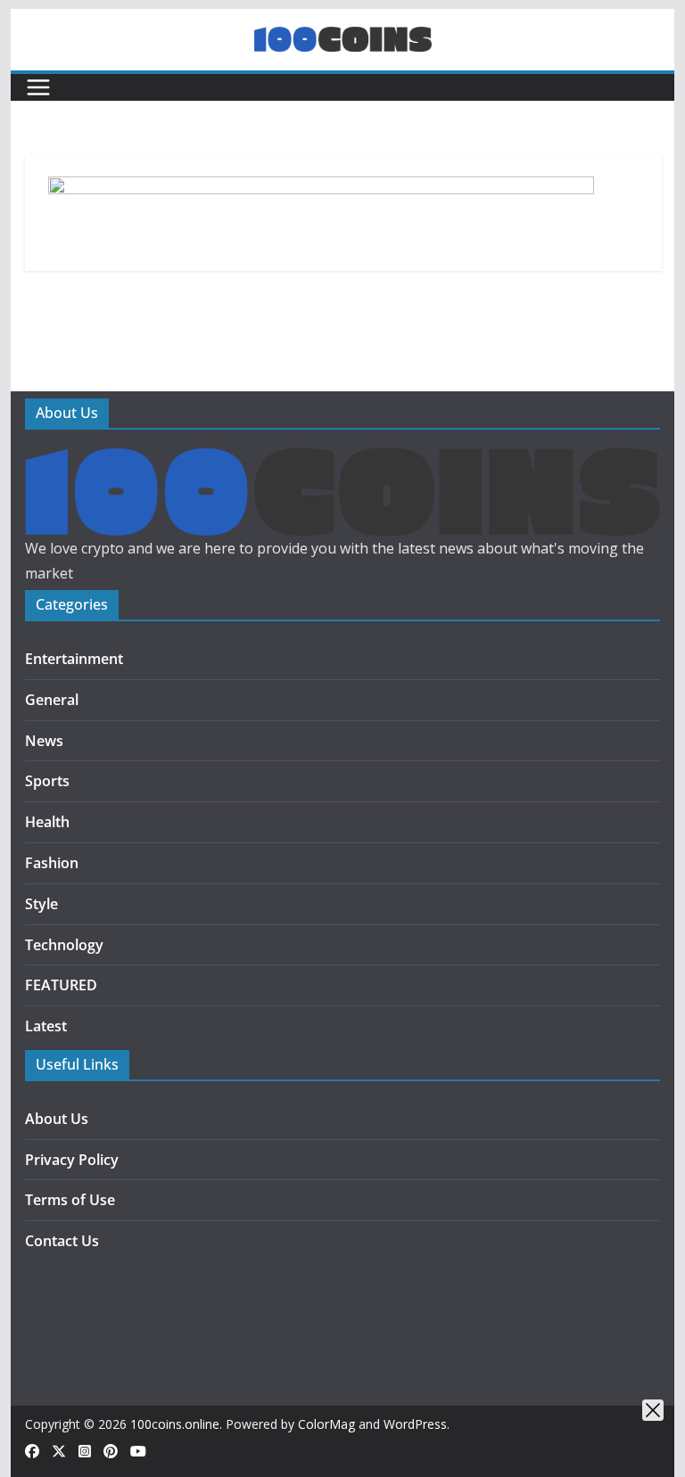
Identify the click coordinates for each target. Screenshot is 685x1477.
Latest (46, 1026)
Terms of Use (70, 1200)
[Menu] (38, 87)
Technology (64, 945)
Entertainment (74, 659)
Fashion (51, 863)
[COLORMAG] (343, 460)
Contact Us (62, 1241)
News (44, 741)
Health (47, 822)
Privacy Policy (72, 1159)
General (51, 700)
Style (41, 904)
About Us (56, 1118)
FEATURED (61, 985)
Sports (47, 781)
